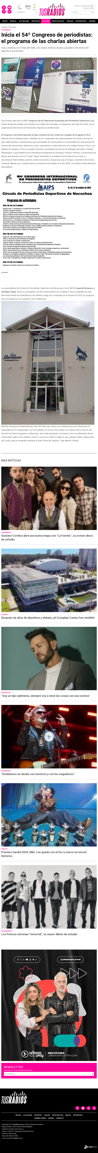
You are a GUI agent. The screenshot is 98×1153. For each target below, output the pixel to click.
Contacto (60, 1118)
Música (13, 21)
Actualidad (24, 21)
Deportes (36, 21)
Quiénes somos (40, 1118)
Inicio (5, 21)
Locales (45, 21)
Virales (70, 21)
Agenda (92, 21)
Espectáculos (58, 21)
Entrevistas (81, 21)
